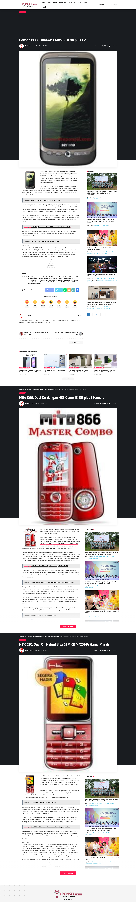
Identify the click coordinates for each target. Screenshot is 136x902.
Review (22, 393)
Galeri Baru (100, 251)
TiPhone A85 (59, 193)
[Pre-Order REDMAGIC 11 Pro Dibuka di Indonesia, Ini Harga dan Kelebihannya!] (55, 361)
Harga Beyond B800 (59, 278)
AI (94, 225)
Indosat (103, 225)
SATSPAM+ (112, 280)
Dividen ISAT (98, 225)
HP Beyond (60, 280)
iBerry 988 (58, 190)
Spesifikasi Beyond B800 (34, 283)
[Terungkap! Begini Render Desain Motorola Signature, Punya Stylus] (80, 361)
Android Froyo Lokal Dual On (46, 277)
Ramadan (103, 308)
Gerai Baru (105, 251)
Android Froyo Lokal (33, 277)
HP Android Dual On (70, 278)
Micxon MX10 (44, 546)
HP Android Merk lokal (41, 280)
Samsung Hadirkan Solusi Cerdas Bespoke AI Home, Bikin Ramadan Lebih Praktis (101, 303)
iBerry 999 (65, 190)
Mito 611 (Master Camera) (62, 572)
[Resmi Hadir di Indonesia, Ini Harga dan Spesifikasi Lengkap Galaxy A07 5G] (30, 361)
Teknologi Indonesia (92, 227)
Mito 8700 (49, 544)
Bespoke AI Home (99, 306)
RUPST (110, 225)
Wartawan (98, 198)
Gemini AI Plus (106, 278)
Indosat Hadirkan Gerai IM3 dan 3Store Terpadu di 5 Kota (100, 248)
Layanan (93, 253)
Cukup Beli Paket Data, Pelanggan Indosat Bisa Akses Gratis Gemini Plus (101, 275)
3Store (95, 251)
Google (112, 278)
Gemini (100, 278)
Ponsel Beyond (40, 281)
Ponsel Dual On (48, 281)
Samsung (108, 308)
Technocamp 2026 (91, 198)
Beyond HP (75, 277)
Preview (22, 12)
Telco (99, 227)
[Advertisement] (68, 25)
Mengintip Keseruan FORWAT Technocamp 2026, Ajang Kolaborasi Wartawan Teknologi (102, 193)
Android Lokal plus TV (59, 277)
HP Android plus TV (52, 280)
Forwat (99, 197)
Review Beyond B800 (69, 281)
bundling (96, 278)
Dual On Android (43, 278)
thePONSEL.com (29, 46)
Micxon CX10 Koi (58, 544)
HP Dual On (66, 280)
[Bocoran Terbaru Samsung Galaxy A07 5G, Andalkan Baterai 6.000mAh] (105, 361)
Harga (88, 280)
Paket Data (101, 253)
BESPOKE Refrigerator (109, 306)
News (114, 197)
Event (95, 197)
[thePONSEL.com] (29, 4)
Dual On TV (51, 278)
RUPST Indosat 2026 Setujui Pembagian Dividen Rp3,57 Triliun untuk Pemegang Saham (100, 221)
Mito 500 (42, 544)
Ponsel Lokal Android (58, 281)
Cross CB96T (54, 546)
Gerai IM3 (111, 251)
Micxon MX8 (67, 544)
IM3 (91, 280)
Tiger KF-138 (51, 190)
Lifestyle (89, 308)
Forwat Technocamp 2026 (107, 197)
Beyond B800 (68, 277)
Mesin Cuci (94, 308)
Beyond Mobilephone (33, 278)
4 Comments (77, 342)
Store (105, 253)
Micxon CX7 (74, 544)
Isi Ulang (99, 280)
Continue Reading (68, 626)
